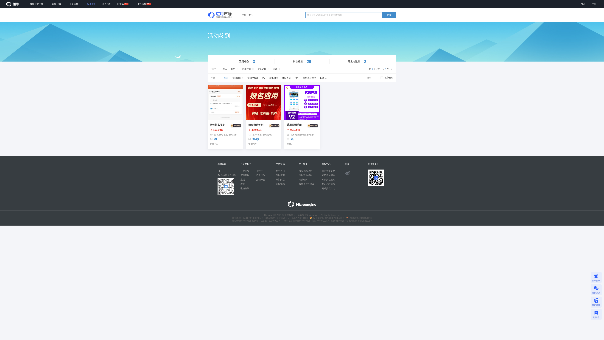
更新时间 (262, 69)
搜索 (389, 15)
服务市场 (74, 4)
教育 (242, 184)
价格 (275, 69)
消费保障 (303, 179)
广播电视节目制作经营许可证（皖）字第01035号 (305, 221)
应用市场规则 (305, 175)
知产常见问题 (328, 175)
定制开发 (260, 179)
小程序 (259, 171)
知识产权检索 (328, 179)
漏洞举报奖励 (328, 171)
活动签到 (233, 135)
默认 (225, 69)
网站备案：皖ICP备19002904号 (248, 218)
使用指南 (280, 175)
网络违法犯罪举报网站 (360, 218)
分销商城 (244, 171)
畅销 (233, 69)
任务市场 (106, 4)
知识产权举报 (328, 184)
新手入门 (280, 171)
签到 (259, 135)
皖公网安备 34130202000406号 (328, 218)
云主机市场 (140, 4)
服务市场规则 (305, 171)
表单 (254, 135)
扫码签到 (295, 135)
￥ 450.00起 (216, 130)
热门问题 (280, 179)
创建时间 (246, 69)
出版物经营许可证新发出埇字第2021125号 (351, 221)
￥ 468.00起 (293, 130)
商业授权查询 (328, 188)
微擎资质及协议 (306, 184)
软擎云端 (56, 4)
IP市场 (120, 4)
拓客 (216, 135)
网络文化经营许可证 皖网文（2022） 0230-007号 (256, 221)
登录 (583, 4)
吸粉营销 (244, 188)
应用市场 (91, 4)
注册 (594, 4)
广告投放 (260, 175)
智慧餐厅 (244, 175)
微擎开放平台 (37, 4)
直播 (242, 179)
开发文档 (280, 184)
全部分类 (246, 15)
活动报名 (223, 135)
